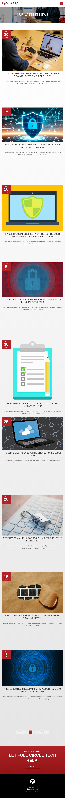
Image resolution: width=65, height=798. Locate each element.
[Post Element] (32, 68)
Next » (46, 732)
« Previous (20, 732)
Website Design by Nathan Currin (32, 791)
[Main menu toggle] (61, 3)
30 (41, 732)
